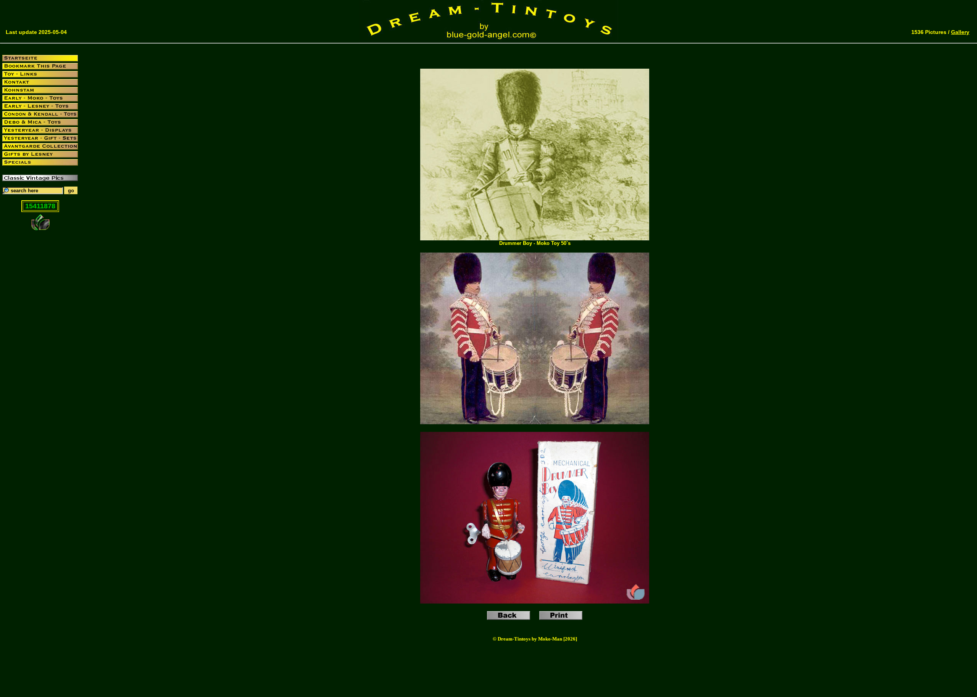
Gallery (960, 32)
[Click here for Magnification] (534, 238)
